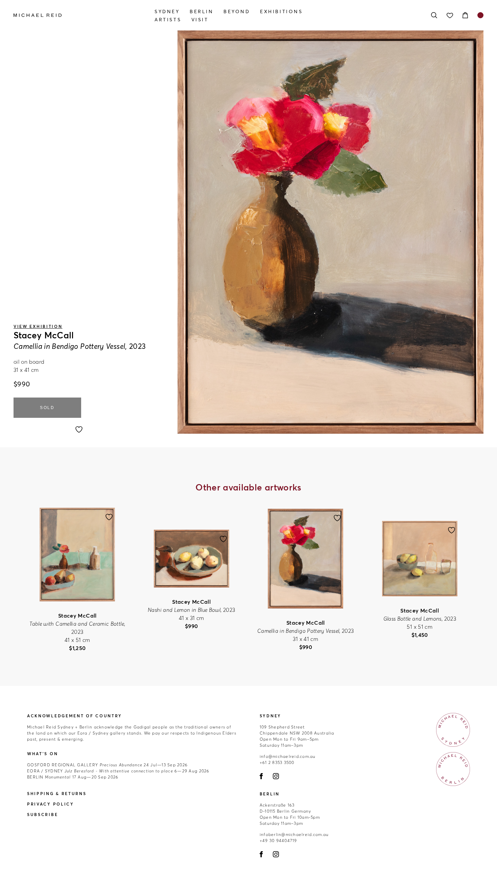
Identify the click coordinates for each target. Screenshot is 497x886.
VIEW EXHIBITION (38, 326)
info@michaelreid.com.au (288, 756)
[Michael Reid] (84, 15)
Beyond (236, 11)
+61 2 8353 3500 (277, 762)
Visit (200, 20)
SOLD (47, 407)
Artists (168, 20)
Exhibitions (281, 11)
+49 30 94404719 (278, 840)
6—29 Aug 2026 (118, 770)
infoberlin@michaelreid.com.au (294, 834)
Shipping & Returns (57, 793)
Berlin (202, 11)
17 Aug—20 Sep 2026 (72, 777)
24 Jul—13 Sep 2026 (107, 764)
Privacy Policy (50, 804)
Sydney (167, 11)
